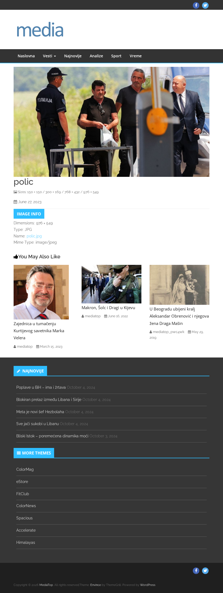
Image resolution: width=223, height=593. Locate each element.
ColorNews (26, 506)
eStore (22, 481)
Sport (116, 55)
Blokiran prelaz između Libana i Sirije (48, 399)
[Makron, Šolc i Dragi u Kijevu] (111, 284)
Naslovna (26, 55)
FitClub (22, 494)
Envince (95, 585)
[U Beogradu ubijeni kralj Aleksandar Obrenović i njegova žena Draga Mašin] (179, 284)
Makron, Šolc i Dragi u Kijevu (108, 307)
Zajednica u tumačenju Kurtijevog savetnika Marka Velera (39, 331)
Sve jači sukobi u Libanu (37, 424)
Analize (96, 55)
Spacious (24, 518)
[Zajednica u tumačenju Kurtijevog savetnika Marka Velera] (41, 292)
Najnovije (73, 55)
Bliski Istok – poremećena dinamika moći (52, 436)
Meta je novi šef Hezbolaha (40, 412)
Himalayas (25, 542)
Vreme (136, 55)
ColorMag (25, 469)
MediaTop (46, 585)
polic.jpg (34, 236)
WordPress (147, 585)
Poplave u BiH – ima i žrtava (41, 387)
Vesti (48, 55)
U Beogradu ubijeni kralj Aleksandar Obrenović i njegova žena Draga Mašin (179, 316)
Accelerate (26, 530)
